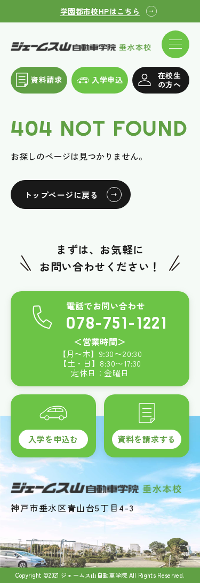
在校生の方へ (169, 80)
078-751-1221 (116, 323)
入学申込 (107, 79)
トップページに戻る (61, 194)
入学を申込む (53, 439)
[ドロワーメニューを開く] (175, 44)
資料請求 (46, 79)
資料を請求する (146, 439)
